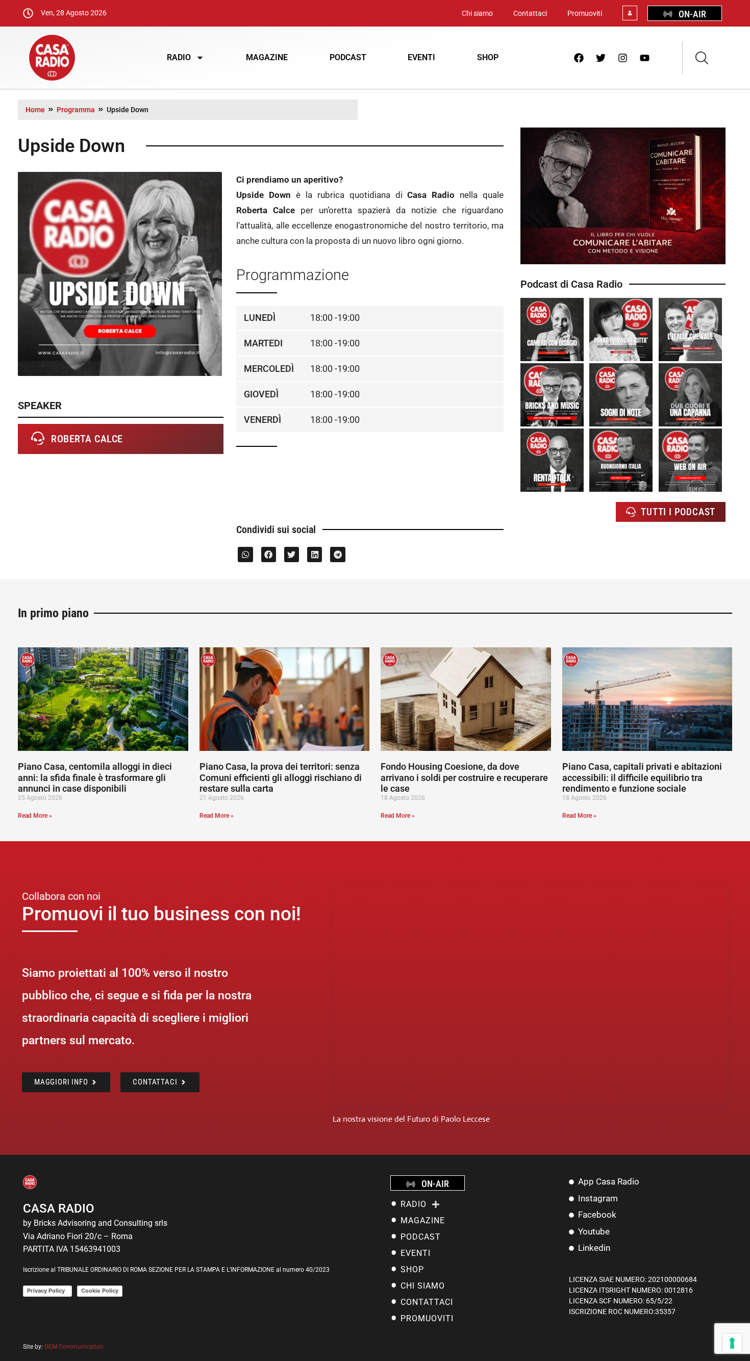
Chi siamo (477, 13)
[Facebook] (579, 57)
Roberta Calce (87, 439)
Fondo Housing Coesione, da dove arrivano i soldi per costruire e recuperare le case (464, 777)
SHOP (487, 57)
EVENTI (421, 57)
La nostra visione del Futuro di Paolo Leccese (411, 1119)
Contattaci (530, 13)
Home (35, 110)
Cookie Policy (99, 1290)
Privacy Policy (47, 1290)
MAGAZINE (267, 57)
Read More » (35, 815)
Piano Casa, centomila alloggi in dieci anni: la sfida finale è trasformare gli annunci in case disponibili (95, 777)
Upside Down (127, 110)
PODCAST (348, 57)
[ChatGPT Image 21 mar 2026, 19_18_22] (623, 261)
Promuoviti (584, 13)
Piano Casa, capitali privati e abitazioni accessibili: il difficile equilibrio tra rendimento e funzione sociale (642, 777)
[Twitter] (601, 57)
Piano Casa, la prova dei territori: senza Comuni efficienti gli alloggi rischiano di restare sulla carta (280, 777)
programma (76, 110)
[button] (245, 554)
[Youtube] (645, 57)
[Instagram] (623, 57)
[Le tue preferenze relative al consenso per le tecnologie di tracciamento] (732, 1343)
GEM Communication (74, 1346)
